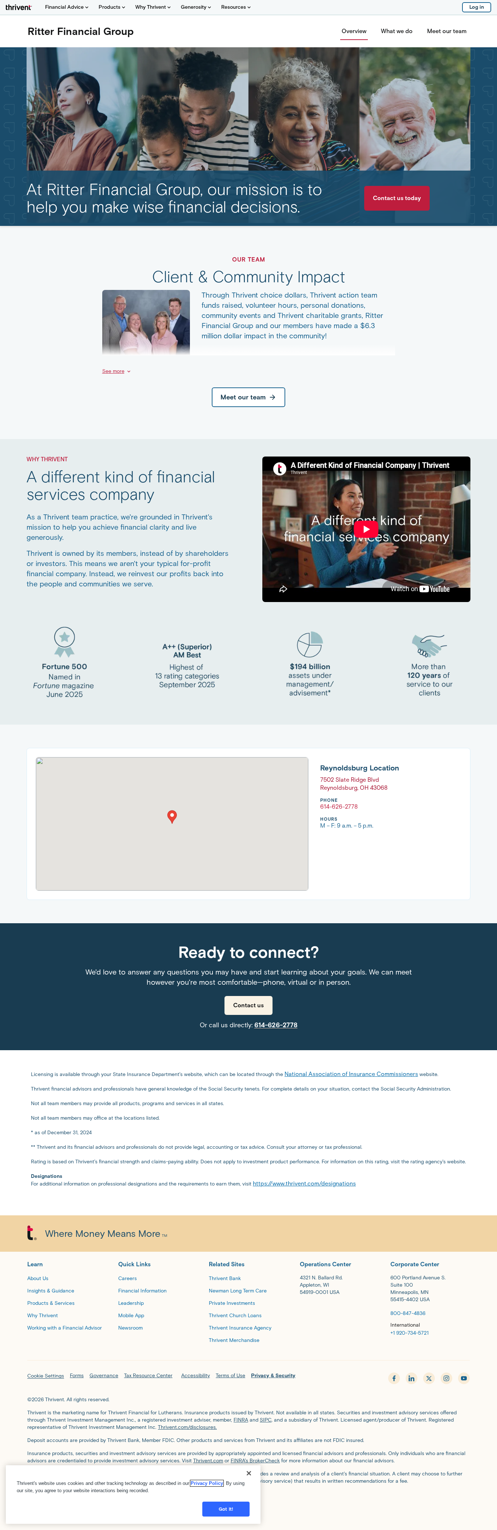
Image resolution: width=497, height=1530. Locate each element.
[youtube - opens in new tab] (464, 1378)
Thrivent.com (208, 1461)
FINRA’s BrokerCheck (255, 1461)
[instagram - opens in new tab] (446, 1378)
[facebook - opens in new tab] (394, 1378)
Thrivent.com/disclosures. (187, 1427)
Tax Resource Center (148, 1375)
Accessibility (195, 1375)
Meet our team (446, 31)
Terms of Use (230, 1375)
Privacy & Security (273, 1375)
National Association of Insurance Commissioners (351, 1074)
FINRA (241, 1420)
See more (113, 371)
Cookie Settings (45, 1376)
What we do (397, 31)
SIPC (265, 1420)
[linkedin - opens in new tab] (411, 1378)
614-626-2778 (276, 1025)
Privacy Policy (207, 1483)
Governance (104, 1375)
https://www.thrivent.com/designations (304, 1183)
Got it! (226, 1509)
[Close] (249, 1473)
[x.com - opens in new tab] (429, 1378)
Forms (77, 1375)
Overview (354, 31)
